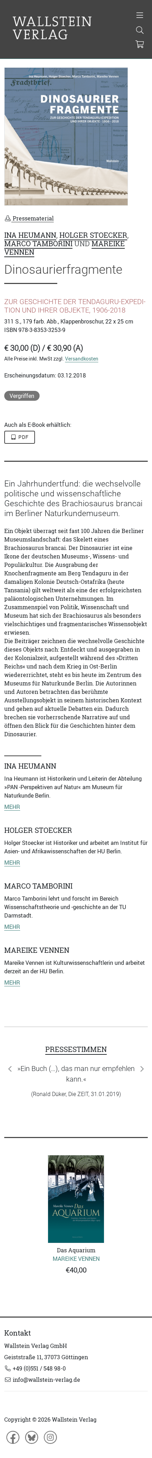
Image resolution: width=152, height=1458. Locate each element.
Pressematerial (32, 218)
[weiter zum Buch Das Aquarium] (76, 1199)
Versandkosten (81, 358)
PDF (23, 437)
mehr (12, 807)
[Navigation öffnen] (140, 15)
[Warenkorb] (139, 44)
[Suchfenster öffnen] (140, 30)
